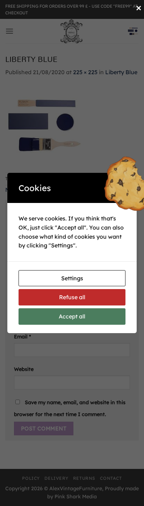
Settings (72, 278)
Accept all (72, 316)
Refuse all (72, 297)
